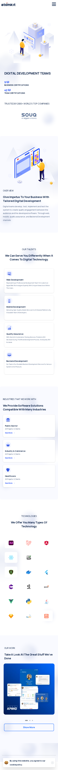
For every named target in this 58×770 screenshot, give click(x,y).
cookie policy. (16, 764)
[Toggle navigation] (54, 4)
